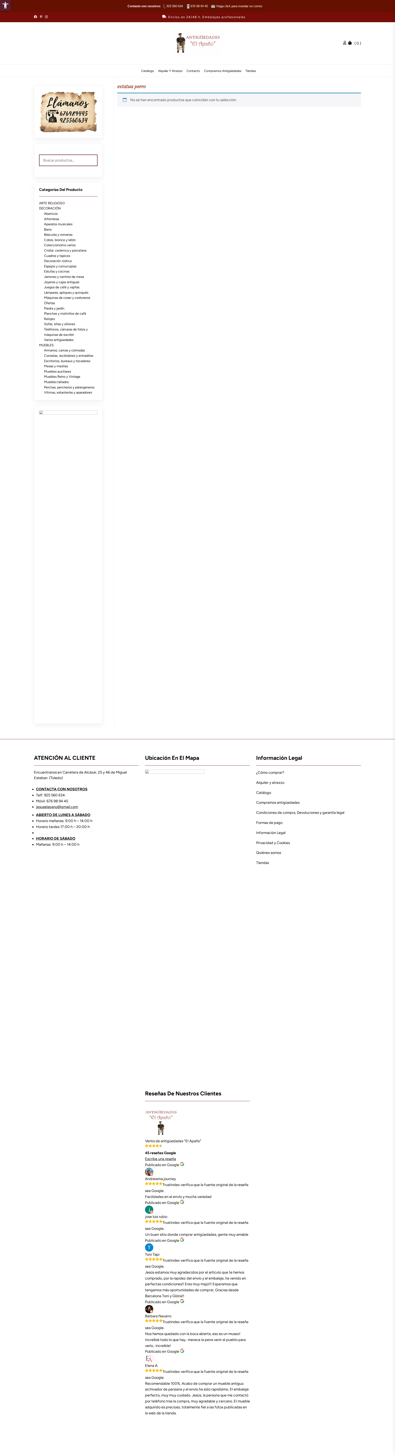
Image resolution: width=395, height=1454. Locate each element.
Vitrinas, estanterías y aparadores (68, 392)
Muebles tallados (56, 382)
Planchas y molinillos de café (65, 313)
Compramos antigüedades (222, 71)
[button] (5, 5)
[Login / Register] (346, 43)
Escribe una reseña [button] (160, 1159)
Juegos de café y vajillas (61, 287)
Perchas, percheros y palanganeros (69, 387)
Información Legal (271, 832)
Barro (48, 229)
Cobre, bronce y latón (60, 240)
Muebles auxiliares (57, 371)
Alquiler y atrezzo (170, 71)
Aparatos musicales (58, 224)
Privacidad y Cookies (273, 843)
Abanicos (51, 214)
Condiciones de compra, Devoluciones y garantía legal (300, 812)
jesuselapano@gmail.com (57, 807)
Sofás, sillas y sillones (59, 324)
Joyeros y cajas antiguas (61, 282)
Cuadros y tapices (57, 256)
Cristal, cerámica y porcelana (65, 250)
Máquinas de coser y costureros (67, 298)
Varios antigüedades (58, 340)
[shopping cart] (351, 43)
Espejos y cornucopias (60, 266)
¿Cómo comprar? (270, 772)
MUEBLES (46, 345)
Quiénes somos (268, 852)
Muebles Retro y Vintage (62, 377)
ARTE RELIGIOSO (52, 203)
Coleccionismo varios (60, 245)
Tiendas (250, 71)
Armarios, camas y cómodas (64, 350)
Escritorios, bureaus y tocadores (67, 361)
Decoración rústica (58, 261)
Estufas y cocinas (56, 271)
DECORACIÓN (50, 208)
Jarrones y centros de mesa (64, 277)
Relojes (49, 319)
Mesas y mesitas (56, 366)
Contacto (193, 71)
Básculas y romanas (58, 235)
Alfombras (51, 219)
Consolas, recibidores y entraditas (68, 356)
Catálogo (147, 71)
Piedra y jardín (54, 308)
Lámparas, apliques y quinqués (66, 292)
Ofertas (49, 303)
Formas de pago (269, 822)
